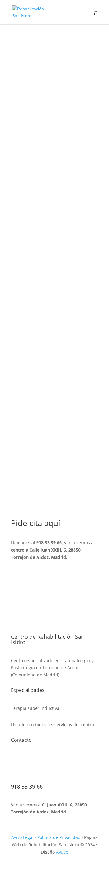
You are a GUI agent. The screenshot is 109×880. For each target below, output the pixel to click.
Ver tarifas (32, 164)
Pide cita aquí (36, 140)
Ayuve (62, 852)
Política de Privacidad (59, 837)
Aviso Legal (22, 837)
